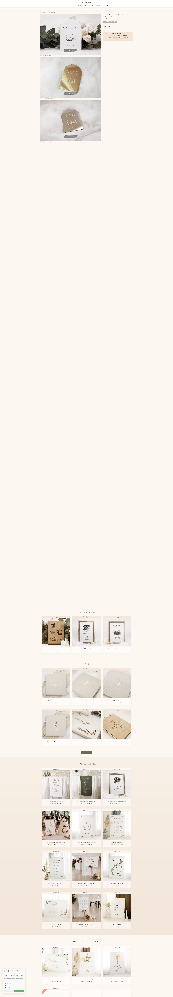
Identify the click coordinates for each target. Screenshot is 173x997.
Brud (85, 5)
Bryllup (78, 5)
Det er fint (19, 990)
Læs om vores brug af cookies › (11, 980)
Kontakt (99, 5)
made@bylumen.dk (118, 39)
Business (91, 5)
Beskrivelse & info (110, 21)
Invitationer (70, 5)
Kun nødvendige (9, 990)
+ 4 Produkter (86, 752)
